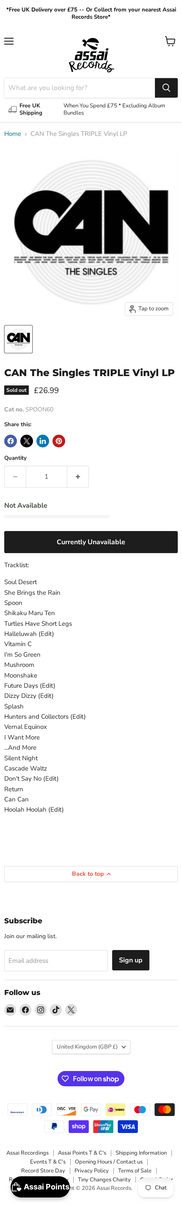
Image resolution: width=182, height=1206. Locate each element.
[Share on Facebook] (10, 441)
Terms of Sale (135, 1171)
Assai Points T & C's (82, 1153)
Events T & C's (48, 1162)
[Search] (166, 88)
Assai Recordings (27, 1153)
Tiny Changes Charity (104, 1180)
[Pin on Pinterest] (58, 441)
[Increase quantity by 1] (78, 477)
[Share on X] (26, 441)
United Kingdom (87, 1047)
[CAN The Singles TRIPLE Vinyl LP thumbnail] (18, 339)
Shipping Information (141, 1153)
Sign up (131, 960)
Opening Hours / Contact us (109, 1162)
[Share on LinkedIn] (42, 441)
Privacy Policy (91, 1171)
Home (12, 134)
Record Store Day (43, 1171)
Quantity (15, 458)
